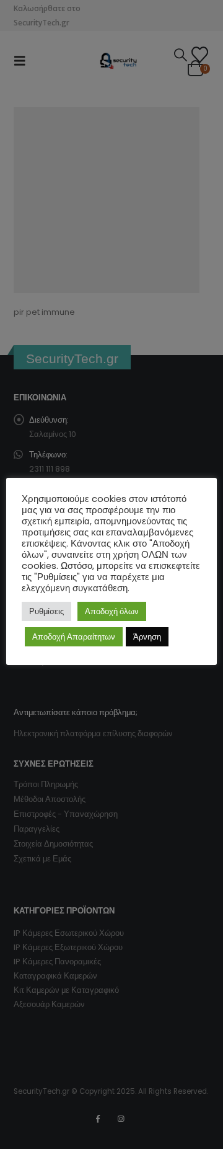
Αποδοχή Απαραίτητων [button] (73, 637)
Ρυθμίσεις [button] (46, 611)
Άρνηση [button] (147, 637)
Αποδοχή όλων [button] (112, 611)
